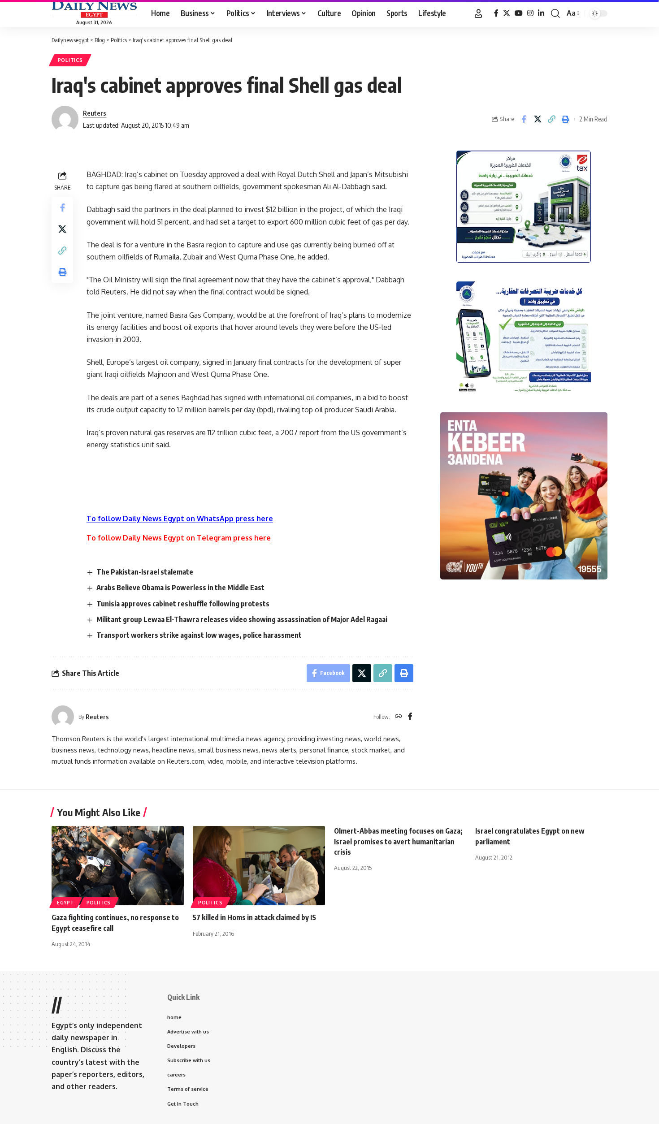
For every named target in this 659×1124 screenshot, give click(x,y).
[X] (506, 13)
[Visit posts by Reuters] (63, 716)
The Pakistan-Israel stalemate (144, 571)
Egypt (65, 902)
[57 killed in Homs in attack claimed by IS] (259, 865)
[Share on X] (537, 119)
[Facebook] (496, 13)
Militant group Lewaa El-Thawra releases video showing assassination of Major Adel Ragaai (241, 619)
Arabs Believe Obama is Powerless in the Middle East (180, 587)
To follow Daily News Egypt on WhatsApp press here (180, 518)
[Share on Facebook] (523, 119)
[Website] (398, 716)
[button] (478, 13)
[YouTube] (518, 13)
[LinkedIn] (541, 13)
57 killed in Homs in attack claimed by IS (254, 917)
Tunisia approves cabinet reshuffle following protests (182, 603)
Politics (70, 59)
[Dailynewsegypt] (94, 9)
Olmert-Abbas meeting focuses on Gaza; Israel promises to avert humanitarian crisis (398, 841)
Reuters (94, 113)
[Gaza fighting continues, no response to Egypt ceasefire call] (118, 865)
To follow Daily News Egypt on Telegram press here (179, 537)
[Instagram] (530, 13)
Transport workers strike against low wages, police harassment (199, 635)
